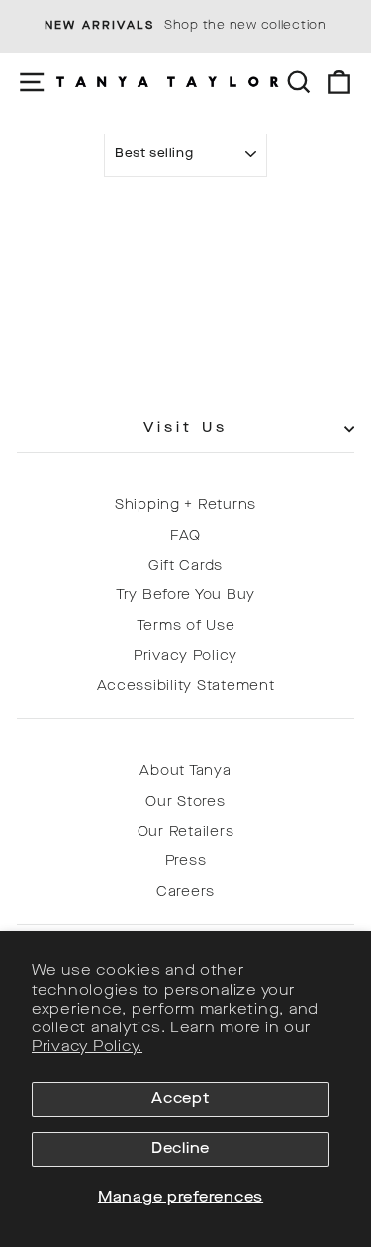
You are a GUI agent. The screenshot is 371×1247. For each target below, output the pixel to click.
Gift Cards (185, 566)
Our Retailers (186, 832)
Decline (180, 1149)
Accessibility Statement (186, 686)
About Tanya (185, 771)
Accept (180, 1099)
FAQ (185, 536)
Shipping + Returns (185, 505)
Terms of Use (186, 626)
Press (186, 861)
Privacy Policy (185, 656)
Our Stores (185, 802)
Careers (185, 892)
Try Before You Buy (185, 595)
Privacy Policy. (87, 1047)
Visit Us (185, 428)
